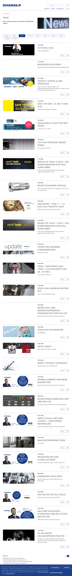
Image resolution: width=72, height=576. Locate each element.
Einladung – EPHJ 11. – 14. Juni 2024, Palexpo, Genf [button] (51, 205)
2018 (7, 38)
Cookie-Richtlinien (10, 573)
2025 (14, 36)
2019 (61, 36)
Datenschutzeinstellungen (56, 572)
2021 (45, 36)
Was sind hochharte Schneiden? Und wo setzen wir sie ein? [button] (52, 514)
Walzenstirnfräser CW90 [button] (51, 440)
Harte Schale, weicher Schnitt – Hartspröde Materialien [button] (50, 421)
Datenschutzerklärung (43, 572)
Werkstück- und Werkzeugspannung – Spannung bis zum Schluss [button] (52, 310)
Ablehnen (66, 567)
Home (4, 13)
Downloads (60, 8)
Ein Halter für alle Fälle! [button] (52, 494)
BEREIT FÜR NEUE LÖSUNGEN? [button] (53, 363)
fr (68, 8)
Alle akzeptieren (55, 567)
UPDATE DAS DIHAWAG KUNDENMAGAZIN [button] (49, 248)
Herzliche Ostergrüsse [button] (50, 329)
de (66, 8)
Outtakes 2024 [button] (45, 47)
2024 (22, 36)
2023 (30, 36)
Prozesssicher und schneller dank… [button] (48, 458)
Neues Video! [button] (45, 346)
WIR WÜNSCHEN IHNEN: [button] (50, 64)
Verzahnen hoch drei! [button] (50, 476)
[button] (18, 49)
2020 (53, 36)
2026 (6, 36)
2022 (37, 36)
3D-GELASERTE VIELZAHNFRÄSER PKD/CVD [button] (51, 534)
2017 (15, 38)
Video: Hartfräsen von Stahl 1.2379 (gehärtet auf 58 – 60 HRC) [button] (52, 269)
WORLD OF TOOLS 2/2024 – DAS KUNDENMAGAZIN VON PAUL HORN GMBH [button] (53, 164)
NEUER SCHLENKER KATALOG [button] (52, 185)
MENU (47, 8)
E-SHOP (53, 8)
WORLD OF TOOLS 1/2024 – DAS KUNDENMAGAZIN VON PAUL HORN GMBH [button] (53, 226)
